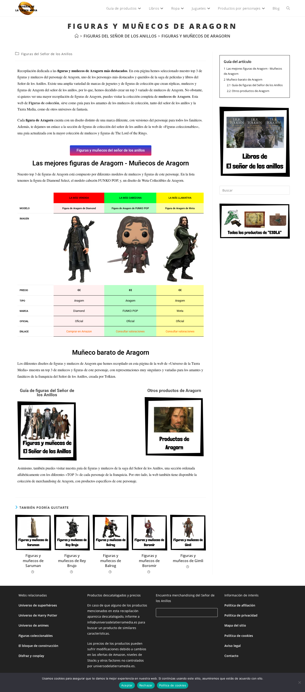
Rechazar (145, 685)
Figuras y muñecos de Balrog (110, 560)
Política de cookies (238, 636)
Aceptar (127, 685)
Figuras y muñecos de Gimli (188, 558)
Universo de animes (34, 625)
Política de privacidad (240, 615)
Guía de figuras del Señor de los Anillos (47, 392)
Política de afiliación (239, 605)
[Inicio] (77, 36)
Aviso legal (232, 646)
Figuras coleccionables (36, 636)
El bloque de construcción (38, 646)
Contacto (231, 656)
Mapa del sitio (235, 625)
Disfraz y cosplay (31, 656)
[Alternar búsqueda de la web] (288, 8)
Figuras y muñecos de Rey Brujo (72, 560)
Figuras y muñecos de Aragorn (195, 36)
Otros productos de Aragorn (174, 390)
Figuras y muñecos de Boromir (149, 560)
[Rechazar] (299, 682)
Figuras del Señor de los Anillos (46, 54)
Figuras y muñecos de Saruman (33, 560)
